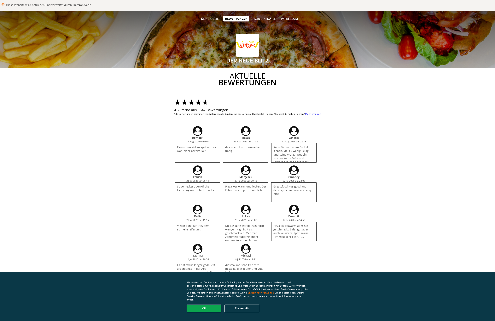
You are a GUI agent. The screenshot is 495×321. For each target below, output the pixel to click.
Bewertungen (236, 19)
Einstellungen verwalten (261, 292)
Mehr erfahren (313, 114)
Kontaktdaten (265, 19)
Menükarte (210, 19)
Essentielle (242, 308)
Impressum (289, 19)
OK (204, 308)
